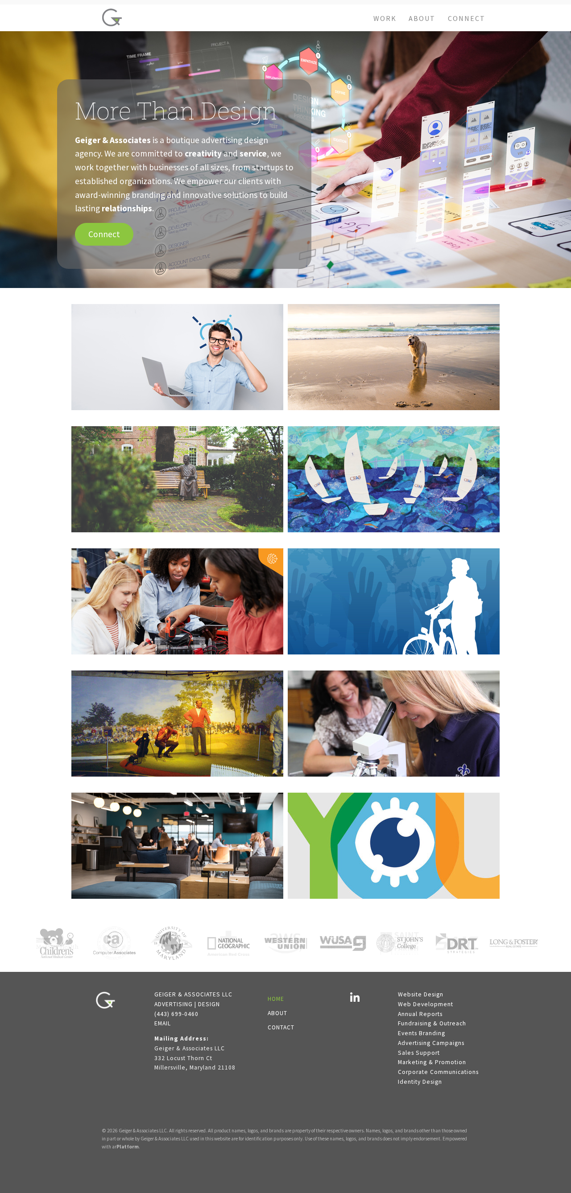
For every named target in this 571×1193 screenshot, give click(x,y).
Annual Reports (420, 1014)
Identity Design (420, 1082)
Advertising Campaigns (431, 1043)
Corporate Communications (438, 1072)
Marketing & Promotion (432, 1062)
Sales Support (419, 1053)
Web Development (425, 1004)
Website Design (420, 994)
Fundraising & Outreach (432, 1023)
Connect (104, 234)
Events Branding (421, 1033)
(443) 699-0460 (176, 1014)
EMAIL (162, 1023)
